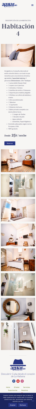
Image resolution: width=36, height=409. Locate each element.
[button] (32, 5)
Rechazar (23, 405)
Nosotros (24, 390)
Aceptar (13, 405)
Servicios (26, 387)
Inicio (8, 387)
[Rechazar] (32, 401)
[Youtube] (18, 381)
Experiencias (12, 390)
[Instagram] (22, 381)
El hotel (16, 387)
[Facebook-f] (13, 381)
